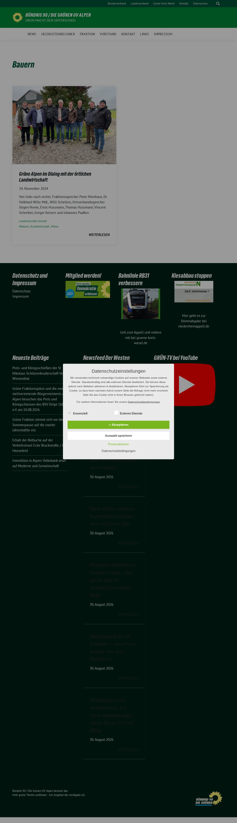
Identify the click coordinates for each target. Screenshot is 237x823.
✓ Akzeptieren (118, 424)
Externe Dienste (131, 413)
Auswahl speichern (118, 435)
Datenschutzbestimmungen (144, 401)
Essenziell (80, 413)
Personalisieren (118, 444)
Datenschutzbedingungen (119, 451)
